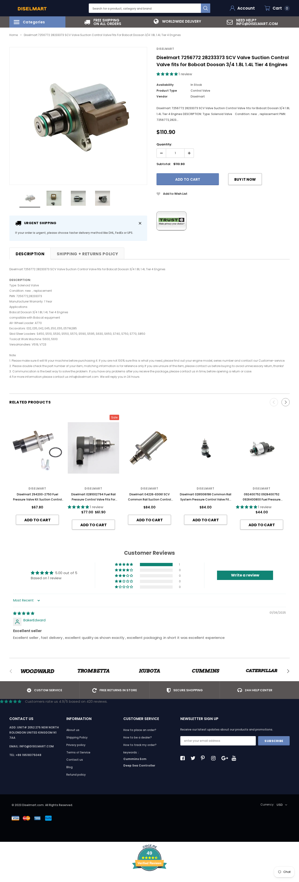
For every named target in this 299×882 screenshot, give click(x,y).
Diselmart (165, 49)
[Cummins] (205, 671)
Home (13, 35)
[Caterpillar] (261, 671)
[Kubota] (149, 671)
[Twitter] (194, 758)
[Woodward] (37, 671)
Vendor (162, 96)
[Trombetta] (93, 671)
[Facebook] (183, 758)
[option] (102, 21)
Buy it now (245, 179)
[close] (140, 223)
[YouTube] (235, 758)
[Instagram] (214, 758)
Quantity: (164, 144)
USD (280, 805)
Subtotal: (164, 164)
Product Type (167, 91)
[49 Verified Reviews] (149, 879)
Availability (165, 85)
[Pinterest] (204, 758)
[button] (168, 74)
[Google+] (224, 758)
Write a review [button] (245, 575)
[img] (23, 613)
